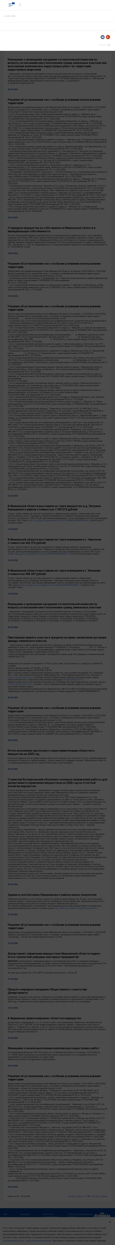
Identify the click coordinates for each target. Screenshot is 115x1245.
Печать (103, 45)
